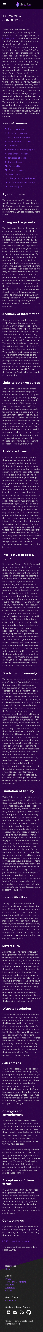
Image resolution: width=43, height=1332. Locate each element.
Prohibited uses (15, 145)
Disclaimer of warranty (18, 154)
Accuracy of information (19, 137)
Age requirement (16, 129)
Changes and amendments (22, 178)
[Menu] (5, 4)
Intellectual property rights (21, 150)
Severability (14, 166)
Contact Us (10, 1300)
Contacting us (15, 186)
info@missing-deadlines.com (15, 1241)
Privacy (8, 1279)
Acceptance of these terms (22, 182)
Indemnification (15, 162)
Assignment (14, 174)
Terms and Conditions (15, 1282)
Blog (7, 1269)
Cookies (9, 1290)
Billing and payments (18, 133)
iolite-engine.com (10, 38)
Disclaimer (10, 1288)
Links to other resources (19, 141)
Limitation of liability (17, 158)
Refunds (9, 1285)
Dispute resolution (17, 170)
